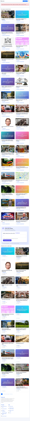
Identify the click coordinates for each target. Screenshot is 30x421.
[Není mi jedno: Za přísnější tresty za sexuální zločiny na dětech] (22, 16)
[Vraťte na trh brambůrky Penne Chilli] (8, 164)
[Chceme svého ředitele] (8, 205)
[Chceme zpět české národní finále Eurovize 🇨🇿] (8, 218)
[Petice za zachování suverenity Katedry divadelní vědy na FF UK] (22, 43)
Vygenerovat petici (8, 240)
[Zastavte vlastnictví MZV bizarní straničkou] (22, 138)
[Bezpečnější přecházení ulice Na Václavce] (22, 178)
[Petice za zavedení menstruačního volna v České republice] (8, 70)
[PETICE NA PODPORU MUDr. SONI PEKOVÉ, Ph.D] (8, 124)
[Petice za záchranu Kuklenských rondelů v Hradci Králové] (8, 57)
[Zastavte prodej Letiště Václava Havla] (22, 57)
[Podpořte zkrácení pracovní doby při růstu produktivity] (22, 84)
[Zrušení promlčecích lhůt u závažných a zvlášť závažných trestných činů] (22, 191)
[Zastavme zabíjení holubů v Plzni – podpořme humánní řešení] (22, 30)
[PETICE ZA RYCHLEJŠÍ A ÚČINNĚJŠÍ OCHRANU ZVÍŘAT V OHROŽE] (22, 70)
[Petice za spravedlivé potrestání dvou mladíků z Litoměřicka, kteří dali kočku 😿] (8, 30)
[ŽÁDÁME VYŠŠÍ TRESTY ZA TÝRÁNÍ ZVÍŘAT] (22, 124)
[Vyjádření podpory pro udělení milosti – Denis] (8, 111)
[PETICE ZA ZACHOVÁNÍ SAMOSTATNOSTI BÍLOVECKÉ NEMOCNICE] (8, 97)
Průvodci (2, 404)
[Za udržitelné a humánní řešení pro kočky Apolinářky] (8, 16)
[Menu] (29, 1)
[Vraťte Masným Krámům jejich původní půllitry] (22, 151)
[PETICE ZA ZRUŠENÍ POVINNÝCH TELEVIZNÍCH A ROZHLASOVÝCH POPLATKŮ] (22, 164)
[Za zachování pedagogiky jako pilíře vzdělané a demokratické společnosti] (8, 43)
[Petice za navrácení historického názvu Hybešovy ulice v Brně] (22, 97)
